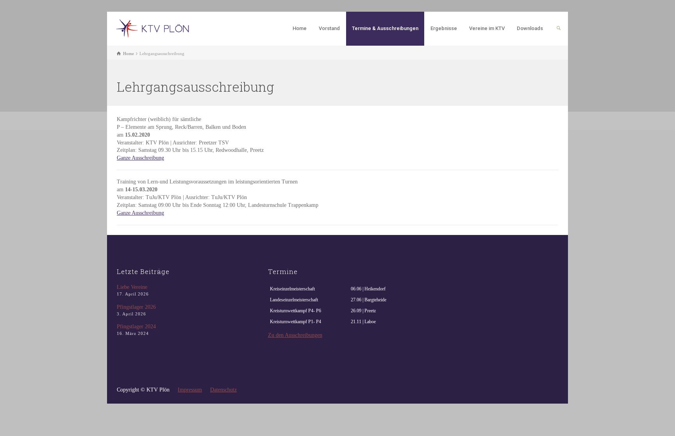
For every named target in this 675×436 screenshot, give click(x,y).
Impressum (190, 390)
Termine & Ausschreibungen (385, 28)
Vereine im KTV (487, 28)
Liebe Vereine (132, 287)
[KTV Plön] (154, 28)
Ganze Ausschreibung (140, 158)
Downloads (530, 28)
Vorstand (329, 28)
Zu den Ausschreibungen (295, 335)
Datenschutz (223, 390)
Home (300, 28)
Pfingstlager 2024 (136, 326)
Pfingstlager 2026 (136, 307)
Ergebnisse (443, 28)
